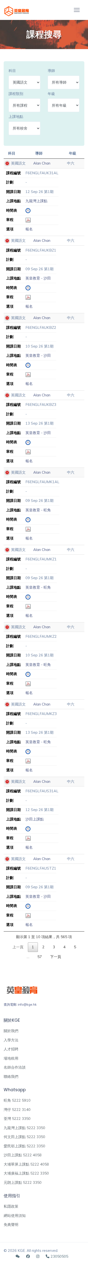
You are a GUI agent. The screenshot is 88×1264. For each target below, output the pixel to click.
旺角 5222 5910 (17, 1100)
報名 (29, 229)
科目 (12, 70)
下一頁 (55, 956)
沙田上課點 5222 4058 (23, 1155)
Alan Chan (41, 163)
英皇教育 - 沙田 (38, 278)
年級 (51, 93)
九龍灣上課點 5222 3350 (24, 1127)
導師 (51, 70)
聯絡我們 (11, 1076)
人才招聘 (11, 1049)
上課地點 (16, 116)
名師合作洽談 (15, 1067)
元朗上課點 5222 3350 (23, 1182)
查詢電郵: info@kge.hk (20, 1004)
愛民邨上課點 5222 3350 (24, 1146)
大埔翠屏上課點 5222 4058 (26, 1164)
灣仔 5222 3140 (17, 1109)
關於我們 (11, 1031)
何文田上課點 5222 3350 (24, 1136)
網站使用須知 (15, 1215)
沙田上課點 (34, 819)
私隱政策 (11, 1206)
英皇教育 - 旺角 (38, 510)
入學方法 (11, 1040)
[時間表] (28, 210)
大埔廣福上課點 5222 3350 (26, 1173)
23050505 (59, 1256)
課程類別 (16, 93)
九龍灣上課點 (36, 201)
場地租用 (11, 1058)
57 (39, 956)
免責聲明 (11, 1224)
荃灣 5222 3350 (17, 1118)
